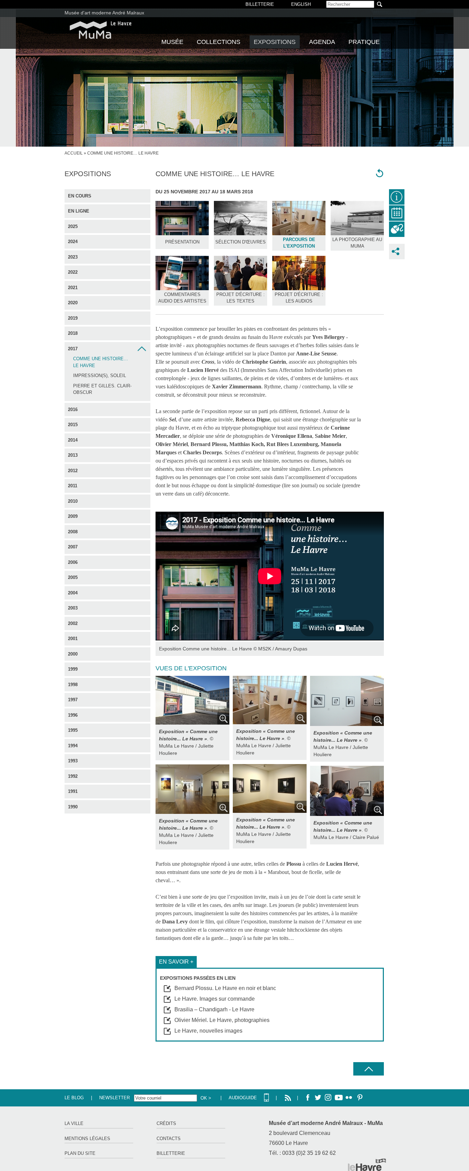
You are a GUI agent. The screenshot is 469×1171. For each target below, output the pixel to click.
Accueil (74, 153)
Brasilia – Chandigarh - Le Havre (214, 1009)
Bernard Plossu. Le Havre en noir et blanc (225, 988)
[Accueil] (100, 30)
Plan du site (80, 1153)
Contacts (169, 1138)
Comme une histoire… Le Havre (100, 362)
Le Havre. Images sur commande (214, 999)
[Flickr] (349, 1097)
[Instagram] (328, 1097)
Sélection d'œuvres (240, 242)
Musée (172, 41)
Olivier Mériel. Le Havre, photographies (222, 1020)
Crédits (166, 1123)
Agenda (322, 41)
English (301, 4)
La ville (74, 1123)
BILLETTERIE (259, 4)
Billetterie (171, 1153)
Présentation (182, 242)
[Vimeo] (338, 1097)
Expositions (275, 41)
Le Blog (74, 1097)
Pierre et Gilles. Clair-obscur (102, 389)
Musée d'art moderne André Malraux (104, 12)
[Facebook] (307, 1097)
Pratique (364, 41)
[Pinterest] (359, 1097)
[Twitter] (318, 1097)
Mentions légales (87, 1138)
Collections (218, 41)
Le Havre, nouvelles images (208, 1031)
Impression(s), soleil (99, 375)
